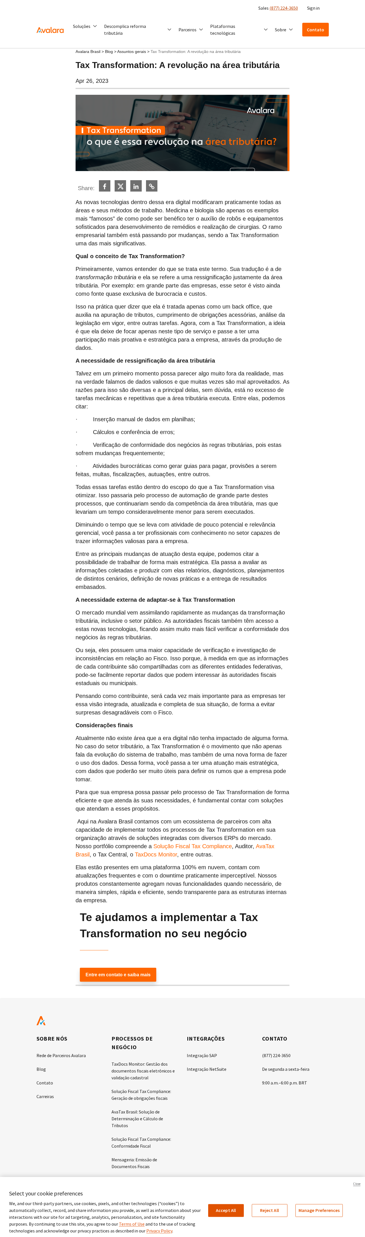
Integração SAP (202, 1055)
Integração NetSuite (206, 1069)
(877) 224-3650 (283, 8)
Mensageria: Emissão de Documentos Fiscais (134, 1163)
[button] (85, 26)
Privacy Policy (159, 1231)
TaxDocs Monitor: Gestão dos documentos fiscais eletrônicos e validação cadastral (143, 1070)
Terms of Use (132, 1224)
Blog (109, 51)
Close (356, 1184)
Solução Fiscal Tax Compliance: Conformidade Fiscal (141, 1142)
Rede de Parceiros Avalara (61, 1055)
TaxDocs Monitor (156, 854)
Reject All (269, 1210)
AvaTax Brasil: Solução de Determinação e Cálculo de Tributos (137, 1118)
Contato (44, 1083)
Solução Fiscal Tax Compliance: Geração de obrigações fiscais (141, 1094)
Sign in (313, 8)
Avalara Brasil (88, 51)
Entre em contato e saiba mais (118, 974)
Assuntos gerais (131, 51)
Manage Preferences (319, 1210)
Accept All (226, 1210)
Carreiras (45, 1096)
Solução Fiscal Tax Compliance (192, 846)
